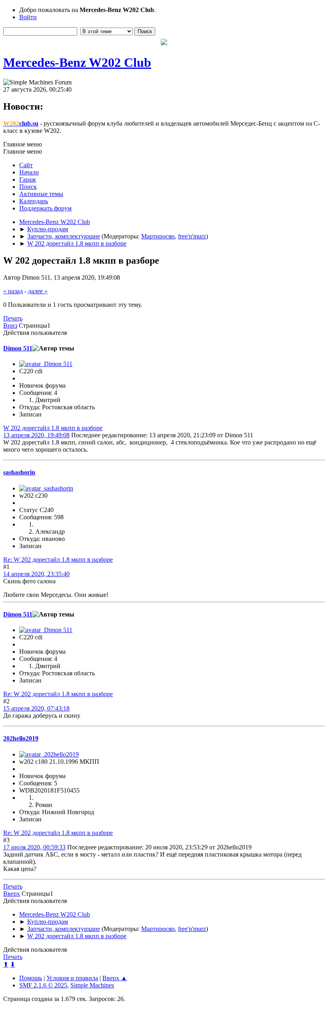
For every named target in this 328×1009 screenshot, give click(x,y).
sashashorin (19, 472)
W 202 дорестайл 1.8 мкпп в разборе (52, 427)
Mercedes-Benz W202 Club (77, 62)
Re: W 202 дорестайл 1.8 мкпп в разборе (58, 559)
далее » (38, 291)
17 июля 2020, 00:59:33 (34, 847)
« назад (13, 291)
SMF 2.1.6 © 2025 (43, 985)
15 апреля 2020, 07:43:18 (36, 708)
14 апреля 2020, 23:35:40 (36, 574)
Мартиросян (158, 236)
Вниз (10, 325)
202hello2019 (20, 738)
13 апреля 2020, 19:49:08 (36, 435)
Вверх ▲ (114, 978)
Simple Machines (92, 985)
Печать (12, 318)
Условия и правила (72, 978)
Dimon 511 (17, 348)
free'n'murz (192, 236)
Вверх (11, 893)
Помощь (30, 978)
